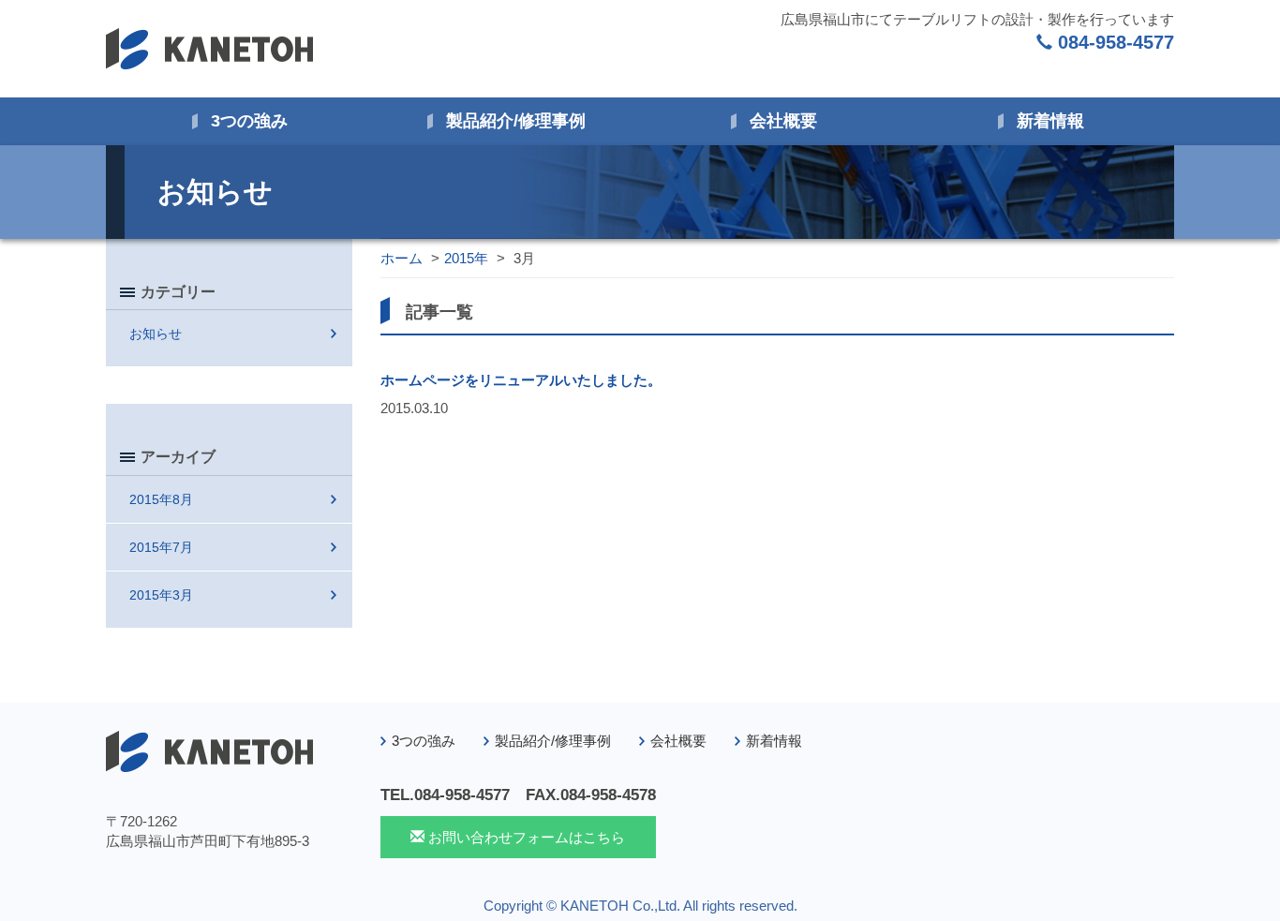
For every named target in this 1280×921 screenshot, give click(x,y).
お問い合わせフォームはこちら (524, 837)
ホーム (401, 258)
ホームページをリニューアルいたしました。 (521, 380)
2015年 (466, 258)
